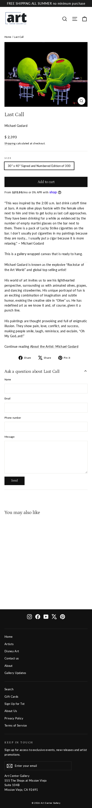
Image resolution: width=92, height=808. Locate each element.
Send (14, 480)
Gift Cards (11, 696)
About (8, 665)
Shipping (10, 143)
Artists (9, 644)
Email (7, 398)
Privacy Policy (13, 718)
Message (9, 436)
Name (7, 379)
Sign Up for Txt (14, 704)
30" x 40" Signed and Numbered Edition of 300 (39, 166)
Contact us (11, 658)
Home (7, 36)
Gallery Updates (15, 673)
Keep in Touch (18, 742)
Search (8, 689)
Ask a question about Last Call (32, 371)
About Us (10, 711)
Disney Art (11, 651)
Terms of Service (15, 725)
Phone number (12, 417)
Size (8, 158)
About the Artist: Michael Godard (54, 346)
